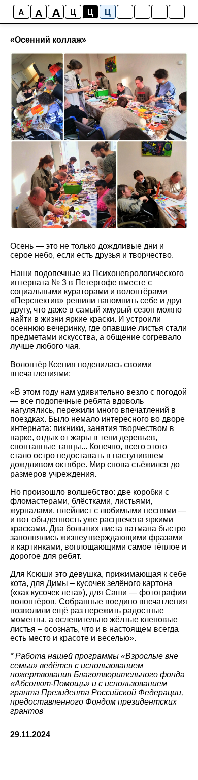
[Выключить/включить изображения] (125, 12)
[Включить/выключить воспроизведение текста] (142, 12)
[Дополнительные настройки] (159, 12)
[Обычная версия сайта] (177, 12)
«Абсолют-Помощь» (50, 683)
